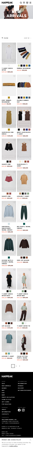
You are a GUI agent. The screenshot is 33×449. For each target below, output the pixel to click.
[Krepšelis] (27, 2)
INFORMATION (22, 383)
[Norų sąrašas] (24, 2)
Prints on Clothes (8, 397)
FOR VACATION (6, 404)
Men (3, 390)
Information (6, 412)
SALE (3, 383)
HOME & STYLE (6, 399)
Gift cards (5, 402)
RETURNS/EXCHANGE (24, 390)
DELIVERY (21, 388)
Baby (3, 395)
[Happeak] (7, 3)
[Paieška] (20, 2)
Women (4, 388)
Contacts (5, 414)
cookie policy (13, 446)
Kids (3, 392)
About (4, 409)
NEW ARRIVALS (6, 386)
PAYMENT (21, 386)
